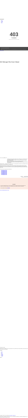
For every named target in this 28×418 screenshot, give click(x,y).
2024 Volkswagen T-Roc (4, 171)
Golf (1, 20)
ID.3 (1, 353)
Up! (1, 352)
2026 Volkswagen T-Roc (4, 170)
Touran (2, 355)
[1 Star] (14, 72)
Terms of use (14, 415)
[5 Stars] (14, 148)
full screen (2, 50)
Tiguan (2, 21)
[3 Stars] (14, 110)
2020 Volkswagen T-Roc (4, 173)
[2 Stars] (14, 91)
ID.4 (1, 22)
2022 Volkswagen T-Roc (4, 172)
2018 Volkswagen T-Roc (4, 174)
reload (0, 50)
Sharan (2, 354)
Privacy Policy (10, 415)
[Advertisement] (14, 56)
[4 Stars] (14, 129)
